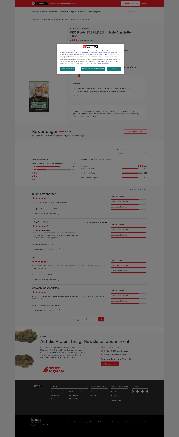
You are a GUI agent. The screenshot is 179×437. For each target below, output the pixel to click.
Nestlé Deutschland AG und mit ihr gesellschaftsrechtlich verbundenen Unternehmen (86, 52)
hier (114, 61)
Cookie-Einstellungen (67, 68)
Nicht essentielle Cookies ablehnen (93, 68)
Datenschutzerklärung (104, 63)
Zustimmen (113, 68)
